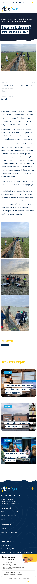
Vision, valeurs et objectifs (9, 512)
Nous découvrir (6, 508)
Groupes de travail (7, 536)
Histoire (3, 519)
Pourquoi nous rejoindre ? (9, 532)
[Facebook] (10, 3)
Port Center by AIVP (8, 549)
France (5, 345)
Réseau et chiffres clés (8, 515)
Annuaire (4, 528)
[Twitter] (20, 3)
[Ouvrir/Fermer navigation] (32, 9)
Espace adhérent (33, 2)
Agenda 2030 (5, 545)
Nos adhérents (6, 524)
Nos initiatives (6, 541)
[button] (3, 2)
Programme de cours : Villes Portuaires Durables (17, 552)
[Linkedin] (23, 3)
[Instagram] (13, 3)
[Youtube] (16, 3)
